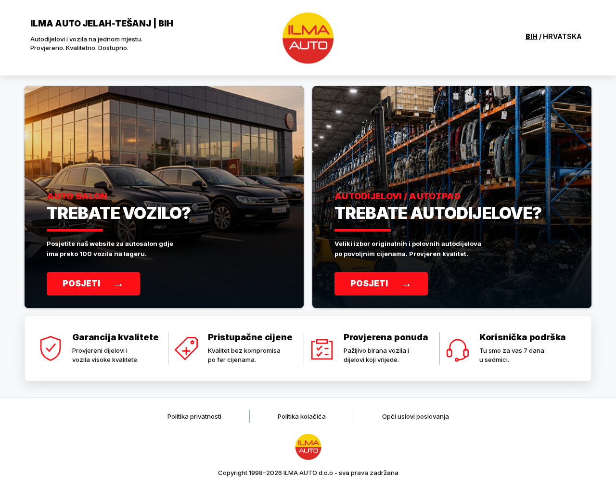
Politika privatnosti (194, 416)
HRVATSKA (562, 36)
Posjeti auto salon (164, 197)
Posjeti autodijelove (451, 197)
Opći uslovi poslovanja (415, 416)
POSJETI (93, 283)
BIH (532, 36)
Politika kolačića (302, 416)
